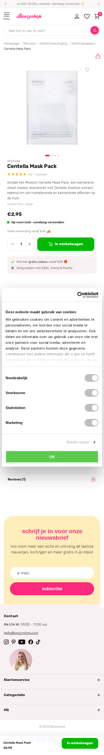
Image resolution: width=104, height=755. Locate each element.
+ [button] (29, 244)
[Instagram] (6, 642)
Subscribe (52, 588)
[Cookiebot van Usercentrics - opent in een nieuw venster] (77, 295)
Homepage (11, 43)
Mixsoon (14, 161)
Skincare (29, 43)
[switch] (91, 393)
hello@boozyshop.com (21, 633)
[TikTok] (38, 642)
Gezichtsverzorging (53, 43)
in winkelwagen (80, 743)
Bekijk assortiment (6, 15)
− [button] (12, 244)
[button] (5, 3)
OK (52, 456)
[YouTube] (21, 642)
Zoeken (94, 30)
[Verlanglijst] (87, 70)
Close (52, 680)
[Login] (77, 16)
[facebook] (30, 642)
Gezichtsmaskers (83, 43)
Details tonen (78, 442)
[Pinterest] (13, 642)
